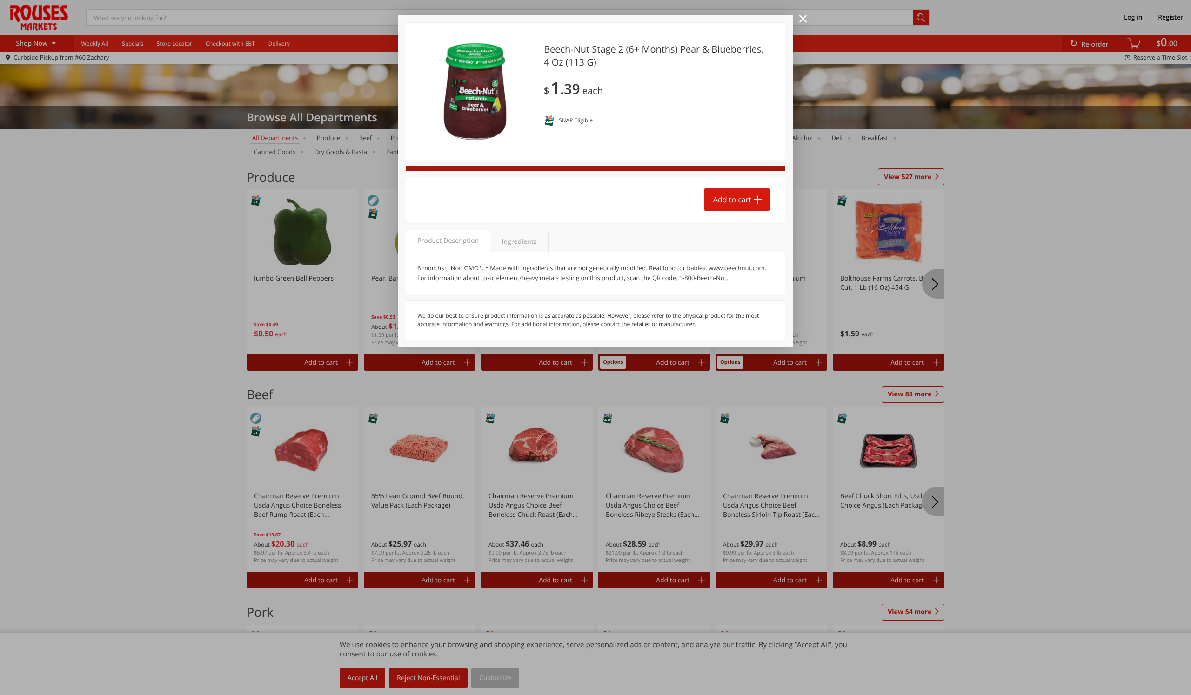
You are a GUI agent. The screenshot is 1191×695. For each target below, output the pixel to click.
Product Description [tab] (448, 240)
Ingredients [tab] (519, 241)
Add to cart (732, 199)
